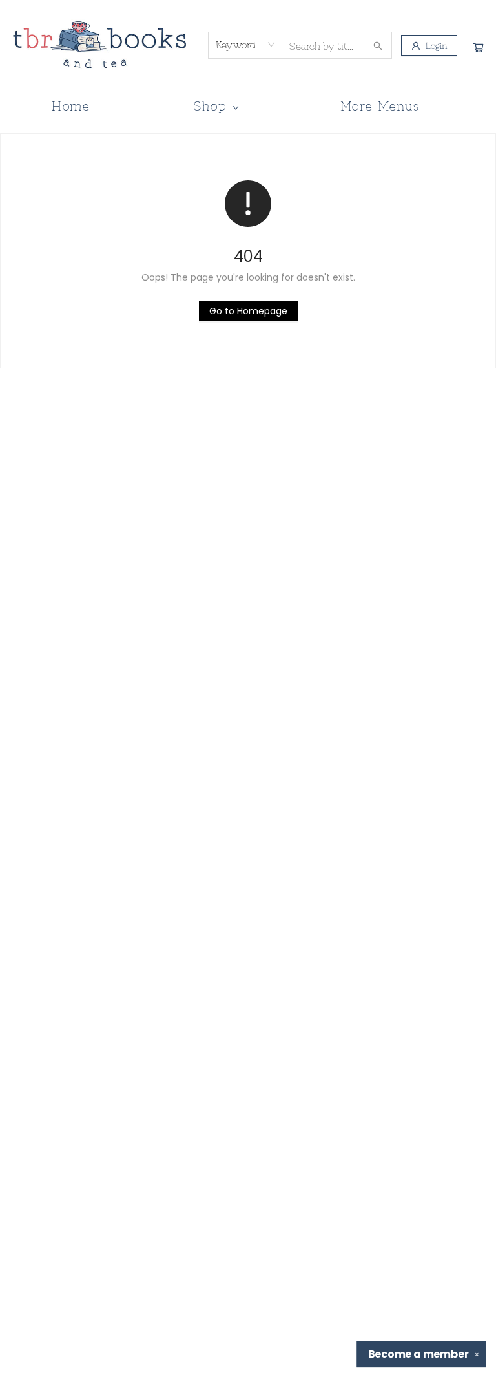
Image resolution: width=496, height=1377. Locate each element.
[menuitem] (71, 105)
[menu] (248, 105)
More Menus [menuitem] (380, 105)
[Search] (378, 45)
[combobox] (246, 44)
